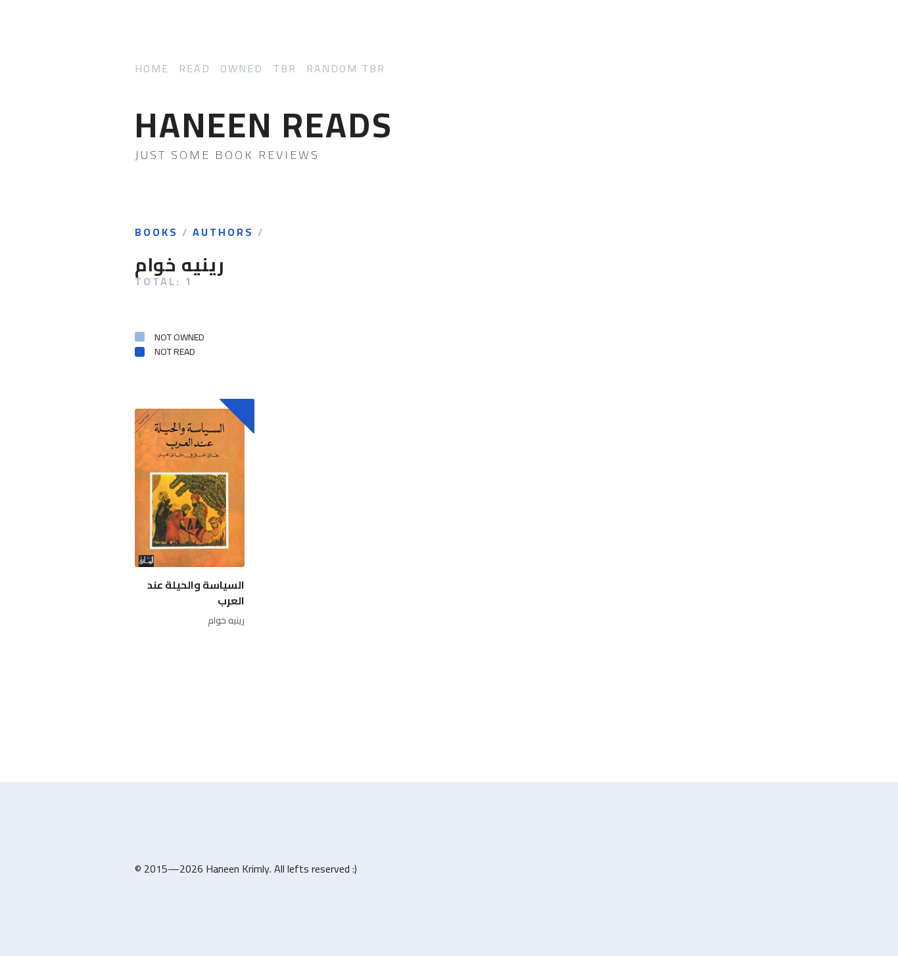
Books (156, 232)
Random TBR (345, 68)
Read (194, 68)
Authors (223, 232)
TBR (284, 68)
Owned (241, 68)
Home (152, 68)
